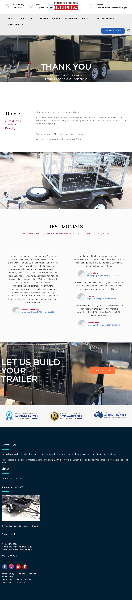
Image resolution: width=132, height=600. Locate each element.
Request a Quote (113, 30)
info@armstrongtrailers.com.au (50, 7)
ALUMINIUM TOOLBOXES (77, 18)
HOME (11, 18)
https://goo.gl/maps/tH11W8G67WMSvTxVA (104, 299)
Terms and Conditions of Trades (16, 579)
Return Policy (7, 576)
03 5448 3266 (17, 7)
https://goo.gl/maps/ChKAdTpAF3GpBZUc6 (103, 276)
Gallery (5, 478)
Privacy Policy (8, 574)
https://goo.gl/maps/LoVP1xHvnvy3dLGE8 (38, 312)
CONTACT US (15, 24)
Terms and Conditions (25, 574)
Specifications (16, 478)
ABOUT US (26, 18)
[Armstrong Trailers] (65, 7)
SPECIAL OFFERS (105, 18)
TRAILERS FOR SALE (48, 18)
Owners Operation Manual (14, 582)
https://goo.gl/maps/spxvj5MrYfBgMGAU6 (104, 325)
